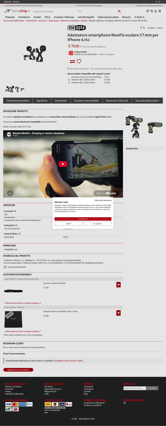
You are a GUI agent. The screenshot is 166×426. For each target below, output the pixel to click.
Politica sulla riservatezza (103, 200)
